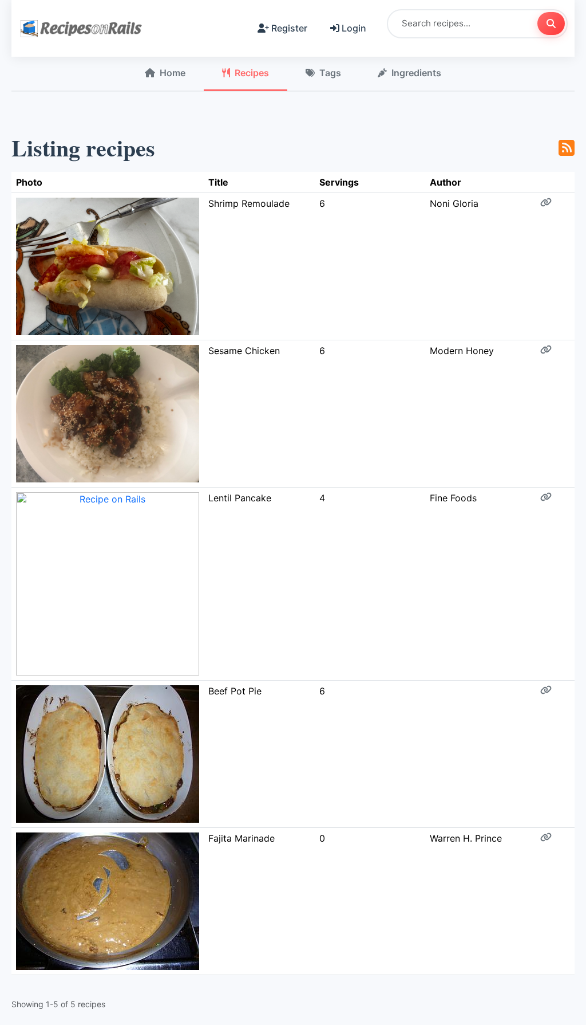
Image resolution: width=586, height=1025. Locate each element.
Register (289, 28)
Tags (330, 72)
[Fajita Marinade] (107, 900)
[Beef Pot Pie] (107, 753)
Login (354, 28)
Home (172, 72)
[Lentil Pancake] (107, 583)
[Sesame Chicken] (107, 413)
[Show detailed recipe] (546, 202)
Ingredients (416, 72)
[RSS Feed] (567, 148)
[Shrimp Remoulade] (107, 266)
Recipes (252, 72)
